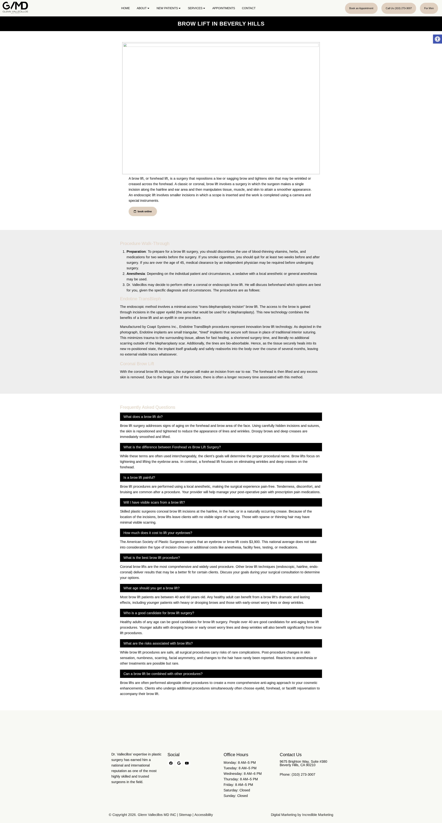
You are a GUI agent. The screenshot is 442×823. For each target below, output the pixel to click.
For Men (429, 8)
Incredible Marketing (317, 814)
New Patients (167, 8)
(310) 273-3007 (303, 774)
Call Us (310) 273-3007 (399, 8)
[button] (437, 39)
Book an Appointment (361, 8)
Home (125, 8)
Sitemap (185, 814)
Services (195, 8)
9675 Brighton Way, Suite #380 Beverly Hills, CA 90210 (303, 763)
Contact (249, 8)
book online (144, 211)
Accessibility (203, 814)
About (142, 8)
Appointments (223, 8)
